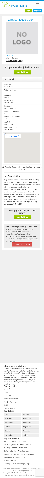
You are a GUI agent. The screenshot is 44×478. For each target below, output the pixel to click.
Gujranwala (27, 427)
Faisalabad (9, 422)
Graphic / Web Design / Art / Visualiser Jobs (19, 454)
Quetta (7, 431)
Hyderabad (9, 435)
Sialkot (25, 435)
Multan (7, 427)
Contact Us (28, 470)
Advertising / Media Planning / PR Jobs (17, 444)
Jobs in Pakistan (9, 395)
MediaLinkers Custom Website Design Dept (23, 475)
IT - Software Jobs (10, 461)
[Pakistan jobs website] (14, 4)
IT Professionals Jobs (11, 398)
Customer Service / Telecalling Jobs (16, 451)
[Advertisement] (17, 268)
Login (28, 10)
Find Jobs (7, 392)
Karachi (26, 414)
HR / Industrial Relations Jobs (14, 457)
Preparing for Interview (11, 468)
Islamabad (8, 418)
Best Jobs (7, 405)
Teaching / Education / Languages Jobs (17, 464)
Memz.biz (10, 55)
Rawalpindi (27, 418)
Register (37, 10)
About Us (7, 389)
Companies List (9, 408)
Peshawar (26, 431)
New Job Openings (10, 402)
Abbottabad (27, 422)
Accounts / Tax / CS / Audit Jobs (15, 441)
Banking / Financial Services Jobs (15, 448)
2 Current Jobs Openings (14, 61)
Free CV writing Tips (29, 468)
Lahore (7, 414)
